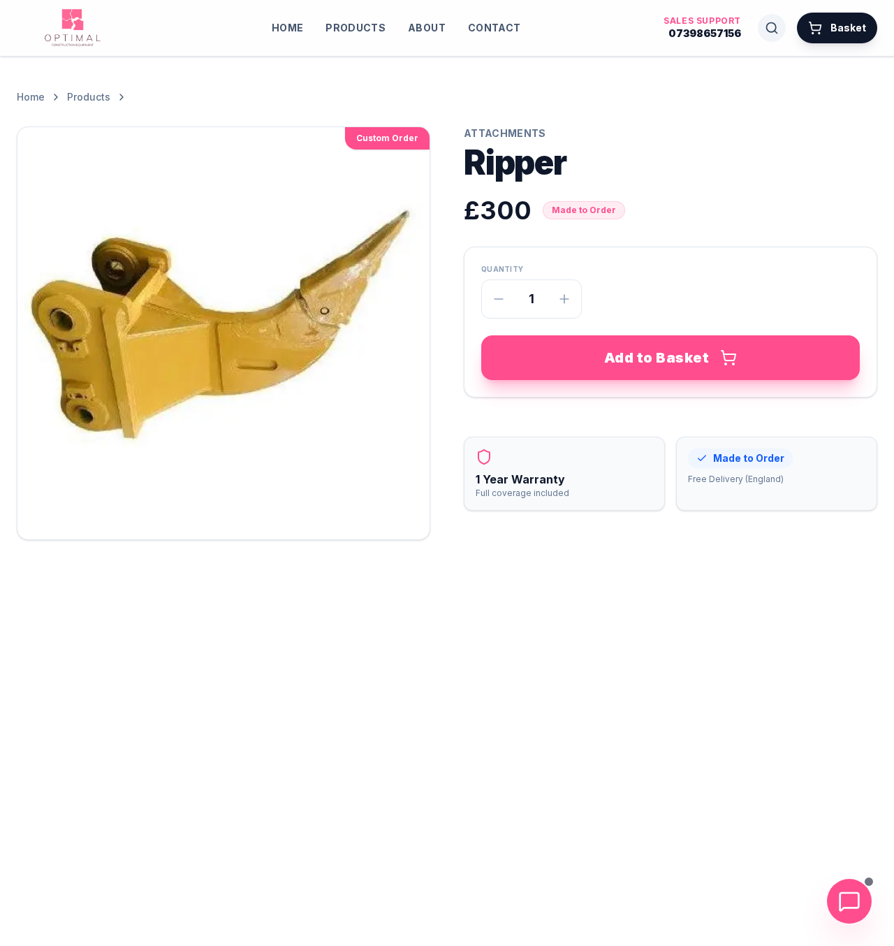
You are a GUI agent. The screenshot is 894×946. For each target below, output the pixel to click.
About (427, 28)
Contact (494, 28)
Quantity (502, 269)
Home (287, 28)
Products (355, 28)
